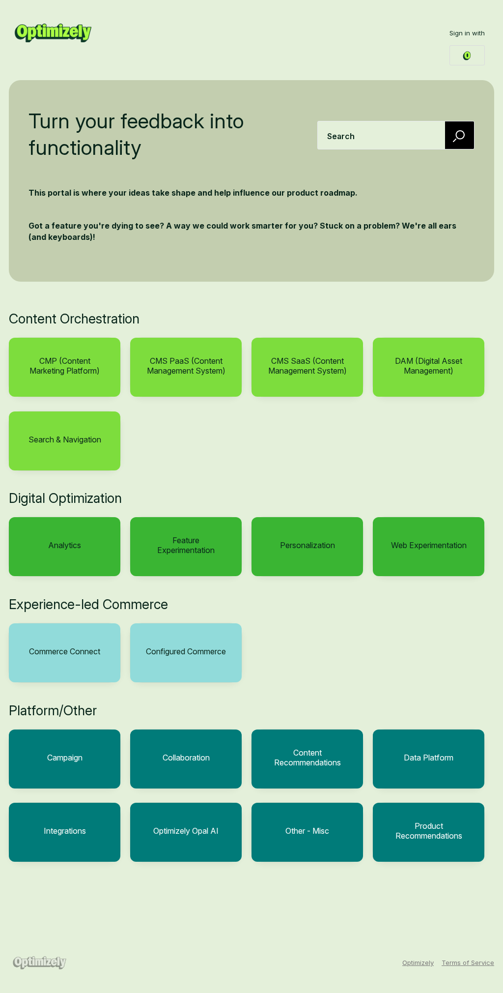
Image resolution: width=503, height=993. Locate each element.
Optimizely (418, 962)
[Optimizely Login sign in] (467, 55)
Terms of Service (468, 962)
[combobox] (396, 135)
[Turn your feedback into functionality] (53, 33)
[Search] (460, 135)
